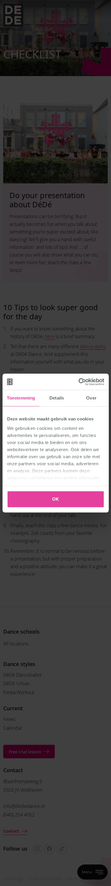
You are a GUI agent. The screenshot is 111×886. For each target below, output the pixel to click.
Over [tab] (91, 397)
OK (55, 499)
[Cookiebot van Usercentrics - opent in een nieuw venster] (79, 382)
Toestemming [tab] (21, 397)
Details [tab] (56, 397)
